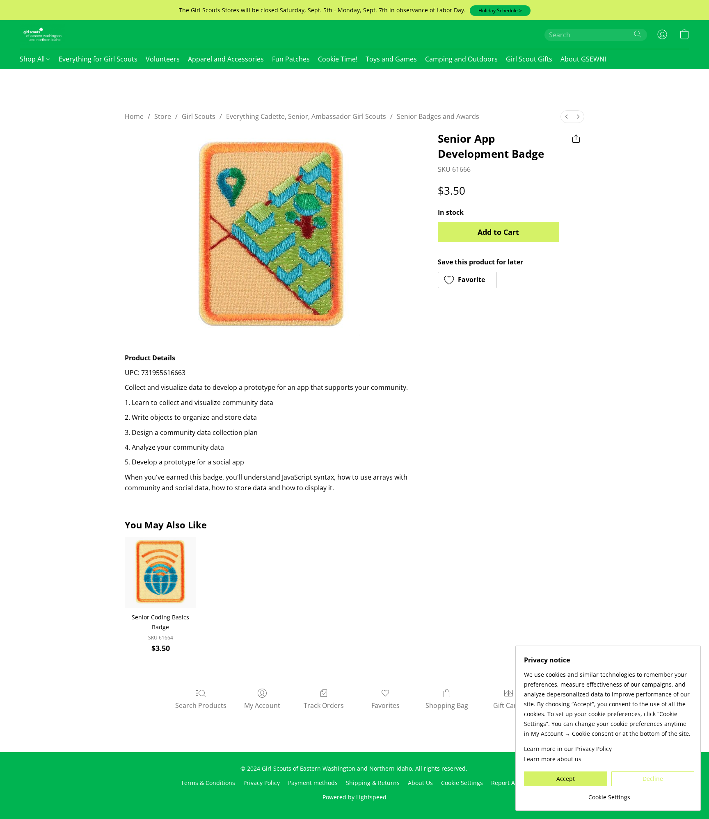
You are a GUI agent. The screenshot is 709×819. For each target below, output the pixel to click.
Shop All (33, 59)
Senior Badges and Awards (438, 116)
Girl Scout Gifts (529, 59)
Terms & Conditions (208, 783)
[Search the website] (637, 34)
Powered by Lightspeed (354, 797)
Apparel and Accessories (226, 59)
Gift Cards (508, 705)
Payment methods (313, 783)
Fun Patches (291, 59)
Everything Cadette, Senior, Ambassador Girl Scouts (306, 116)
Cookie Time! (337, 59)
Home (134, 116)
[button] (500, 10)
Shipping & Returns (373, 783)
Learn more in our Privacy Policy (568, 749)
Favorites (385, 705)
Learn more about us (552, 759)
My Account (262, 705)
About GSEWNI (583, 59)
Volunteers (163, 59)
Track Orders (324, 705)
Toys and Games (391, 59)
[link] (609, 794)
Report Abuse (509, 783)
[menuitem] (566, 117)
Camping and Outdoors (461, 59)
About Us (420, 783)
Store (162, 116)
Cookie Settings (462, 783)
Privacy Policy (261, 783)
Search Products (200, 705)
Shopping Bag (446, 705)
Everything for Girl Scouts (98, 59)
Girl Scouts (198, 116)
